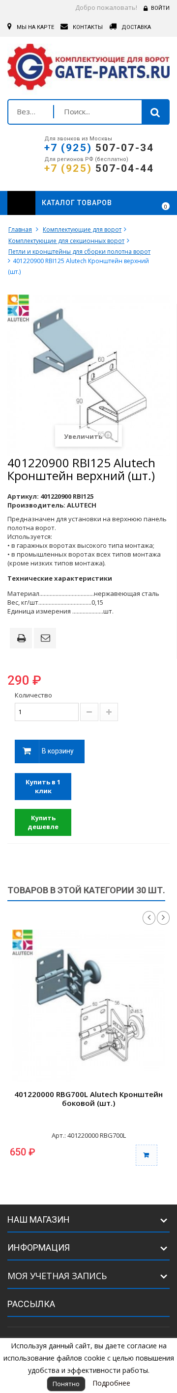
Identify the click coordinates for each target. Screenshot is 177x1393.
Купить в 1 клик (43, 786)
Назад (149, 918)
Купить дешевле (43, 822)
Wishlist (138, 203)
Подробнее (111, 1383)
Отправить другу (46, 638)
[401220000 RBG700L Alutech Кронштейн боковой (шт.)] (88, 1005)
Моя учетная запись (57, 1276)
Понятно (66, 1383)
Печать (23, 639)
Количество (33, 695)
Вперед (163, 918)
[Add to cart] (146, 1155)
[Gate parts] (88, 69)
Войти (160, 8)
